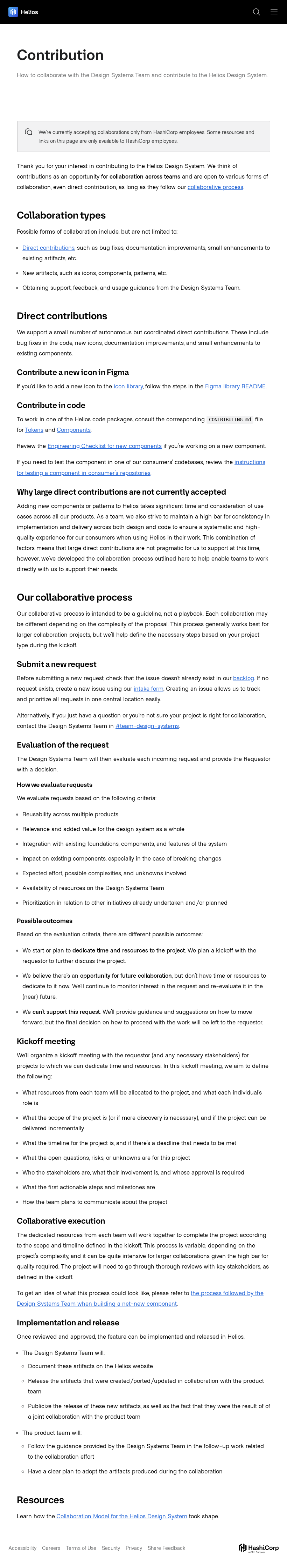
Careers (51, 1548)
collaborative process (215, 186)
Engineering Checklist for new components (105, 445)
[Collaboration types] (12, 215)
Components (74, 429)
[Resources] (12, 1500)
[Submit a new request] (12, 664)
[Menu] (274, 11)
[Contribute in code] (12, 405)
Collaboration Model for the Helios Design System (121, 1515)
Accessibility (22, 1548)
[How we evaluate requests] (12, 785)
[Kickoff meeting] (12, 1041)
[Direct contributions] (12, 316)
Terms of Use (81, 1548)
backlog (243, 677)
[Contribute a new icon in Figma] (12, 372)
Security (111, 1548)
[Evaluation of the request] (12, 745)
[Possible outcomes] (12, 921)
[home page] (23, 12)
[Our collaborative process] (12, 597)
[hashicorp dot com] (259, 1548)
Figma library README (235, 385)
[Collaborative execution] (12, 1221)
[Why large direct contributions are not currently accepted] (12, 492)
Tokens (34, 429)
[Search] (256, 11)
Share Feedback (167, 1548)
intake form (148, 688)
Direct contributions (48, 247)
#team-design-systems (147, 725)
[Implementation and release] (12, 1323)
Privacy (134, 1548)
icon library (128, 385)
